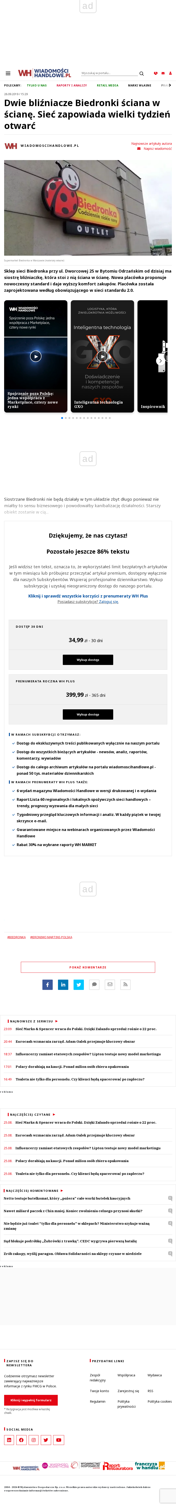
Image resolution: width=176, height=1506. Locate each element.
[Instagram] (33, 1440)
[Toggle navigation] (8, 73)
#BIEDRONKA (16, 937)
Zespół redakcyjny (98, 1377)
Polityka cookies (160, 1401)
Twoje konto (99, 1391)
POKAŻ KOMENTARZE (88, 967)
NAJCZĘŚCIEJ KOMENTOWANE (32, 1191)
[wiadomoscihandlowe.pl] (44, 73)
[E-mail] (110, 985)
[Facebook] (47, 985)
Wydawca (155, 1375)
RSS (150, 1391)
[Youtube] (58, 1440)
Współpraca (126, 1375)
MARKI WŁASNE (139, 85)
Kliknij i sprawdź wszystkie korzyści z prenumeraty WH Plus (88, 596)
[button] (62, 418)
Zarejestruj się (128, 1391)
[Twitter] (79, 985)
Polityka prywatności (127, 1404)
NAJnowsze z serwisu (31, 1021)
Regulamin (97, 1401)
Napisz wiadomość (158, 148)
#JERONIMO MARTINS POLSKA (51, 937)
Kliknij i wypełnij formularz (31, 1400)
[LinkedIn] (9, 1440)
